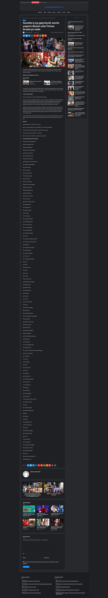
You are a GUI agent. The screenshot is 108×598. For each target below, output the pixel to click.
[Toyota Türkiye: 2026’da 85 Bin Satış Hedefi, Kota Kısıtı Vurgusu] (71, 114)
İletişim (68, 12)
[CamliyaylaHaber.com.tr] (54, 7)
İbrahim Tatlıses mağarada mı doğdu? (28, 527)
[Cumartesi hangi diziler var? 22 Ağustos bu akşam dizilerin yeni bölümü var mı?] (29, 508)
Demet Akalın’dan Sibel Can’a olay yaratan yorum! (57, 514)
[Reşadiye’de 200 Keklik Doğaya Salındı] (71, 98)
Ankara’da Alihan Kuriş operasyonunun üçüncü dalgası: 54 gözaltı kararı (76, 55)
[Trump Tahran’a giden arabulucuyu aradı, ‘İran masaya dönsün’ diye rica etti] (71, 103)
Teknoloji (59, 12)
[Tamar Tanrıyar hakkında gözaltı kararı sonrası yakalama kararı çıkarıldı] (71, 66)
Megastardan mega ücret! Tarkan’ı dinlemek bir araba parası (42, 514)
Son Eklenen (76, 17)
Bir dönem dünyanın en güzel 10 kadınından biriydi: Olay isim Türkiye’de (57, 527)
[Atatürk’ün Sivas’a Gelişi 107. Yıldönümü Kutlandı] (71, 93)
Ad (23, 553)
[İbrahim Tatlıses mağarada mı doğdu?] (29, 522)
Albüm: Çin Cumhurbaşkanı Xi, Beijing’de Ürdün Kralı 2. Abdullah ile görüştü (76, 109)
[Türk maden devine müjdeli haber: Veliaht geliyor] (43, 522)
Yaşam (64, 12)
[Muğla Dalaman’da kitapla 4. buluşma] (26, 83)
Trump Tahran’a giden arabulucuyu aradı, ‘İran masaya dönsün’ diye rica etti (80, 103)
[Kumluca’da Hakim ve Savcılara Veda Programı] (71, 88)
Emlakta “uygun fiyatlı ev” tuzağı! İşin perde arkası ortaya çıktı (79, 77)
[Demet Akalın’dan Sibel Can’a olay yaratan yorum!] (57, 508)
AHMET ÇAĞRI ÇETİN (28, 32)
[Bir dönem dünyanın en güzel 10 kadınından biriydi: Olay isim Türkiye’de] (57, 522)
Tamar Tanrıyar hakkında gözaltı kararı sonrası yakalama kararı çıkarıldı (80, 66)
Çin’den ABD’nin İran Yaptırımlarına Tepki (76, 35)
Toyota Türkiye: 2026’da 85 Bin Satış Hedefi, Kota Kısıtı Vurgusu (80, 114)
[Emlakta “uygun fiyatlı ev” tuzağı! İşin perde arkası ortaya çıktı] (71, 78)
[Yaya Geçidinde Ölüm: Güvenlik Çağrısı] (71, 83)
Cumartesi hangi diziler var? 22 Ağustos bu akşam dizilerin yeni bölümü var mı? (29, 514)
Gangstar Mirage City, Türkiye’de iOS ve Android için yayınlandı (79, 60)
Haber (45, 12)
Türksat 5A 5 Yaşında (79, 71)
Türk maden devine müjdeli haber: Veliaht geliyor (42, 527)
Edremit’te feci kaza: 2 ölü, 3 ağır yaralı (76, 52)
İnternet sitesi (46, 557)
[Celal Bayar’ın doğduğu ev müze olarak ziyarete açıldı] (47, 83)
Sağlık (54, 12)
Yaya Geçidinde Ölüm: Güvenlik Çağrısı (79, 82)
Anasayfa (40, 12)
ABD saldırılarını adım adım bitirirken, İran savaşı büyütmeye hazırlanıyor (79, 27)
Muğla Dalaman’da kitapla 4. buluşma (79, 43)
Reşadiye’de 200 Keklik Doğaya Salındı (79, 97)
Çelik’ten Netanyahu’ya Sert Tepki (46, 2)
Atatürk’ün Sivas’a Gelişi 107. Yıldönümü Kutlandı (80, 92)
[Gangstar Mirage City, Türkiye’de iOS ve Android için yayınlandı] (71, 61)
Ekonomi (49, 12)
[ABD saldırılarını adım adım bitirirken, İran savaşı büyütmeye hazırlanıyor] (71, 27)
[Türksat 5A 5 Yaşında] (71, 73)
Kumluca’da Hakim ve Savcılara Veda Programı (79, 87)
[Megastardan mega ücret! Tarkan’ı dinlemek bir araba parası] (43, 508)
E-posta (24, 557)
